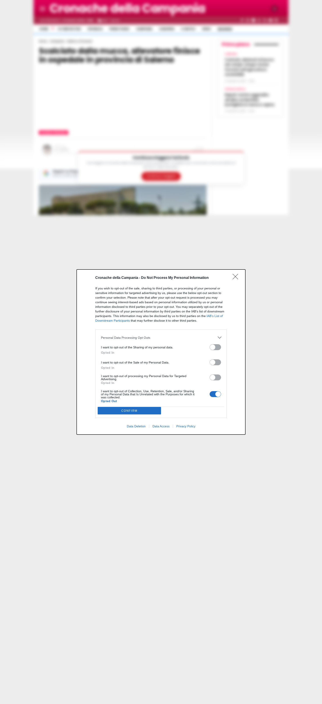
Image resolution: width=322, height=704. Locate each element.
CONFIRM (129, 410)
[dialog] (161, 352)
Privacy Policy (185, 426)
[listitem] (161, 337)
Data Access (161, 426)
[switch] (215, 347)
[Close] (237, 278)
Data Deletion (136, 426)
